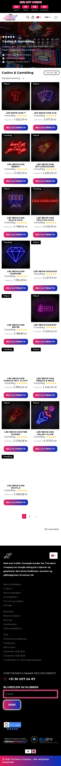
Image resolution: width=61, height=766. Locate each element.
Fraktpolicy (9, 643)
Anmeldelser (10, 597)
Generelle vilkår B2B (14, 655)
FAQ (5, 634)
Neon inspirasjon (12, 592)
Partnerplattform (12, 628)
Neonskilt (8, 611)
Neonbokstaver (11, 615)
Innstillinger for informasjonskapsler (22, 660)
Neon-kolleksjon (12, 584)
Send (12, 704)
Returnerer (9, 647)
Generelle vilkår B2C (14, 651)
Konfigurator (10, 624)
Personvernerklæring (14, 638)
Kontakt (7, 605)
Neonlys (7, 620)
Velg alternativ (16, 127)
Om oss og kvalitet (13, 601)
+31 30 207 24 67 (22, 679)
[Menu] (56, 17)
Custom (7, 588)
